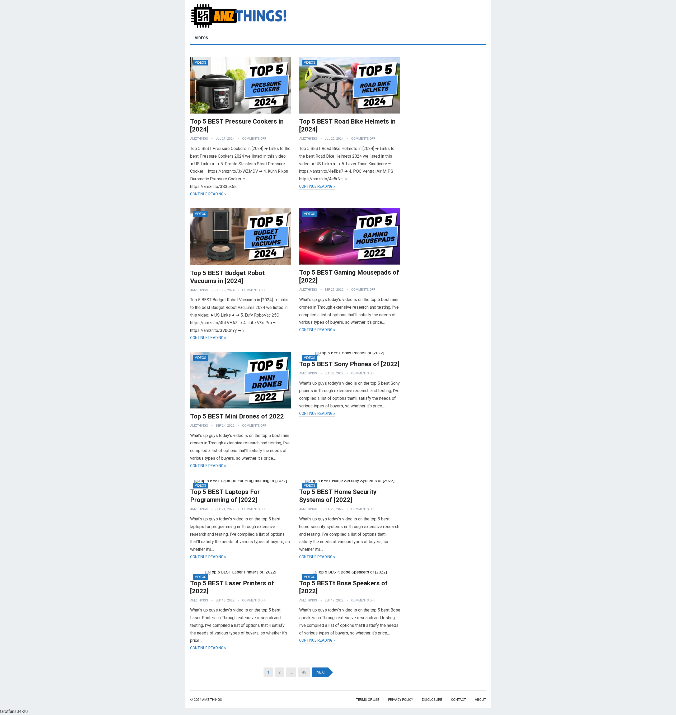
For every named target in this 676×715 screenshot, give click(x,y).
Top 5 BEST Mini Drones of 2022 (237, 416)
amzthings (199, 138)
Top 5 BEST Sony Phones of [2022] (349, 364)
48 (304, 672)
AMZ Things (212, 700)
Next (321, 672)
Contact (458, 700)
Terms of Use (367, 700)
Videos (201, 38)
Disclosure (432, 700)
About (480, 700)
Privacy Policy (400, 700)
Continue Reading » (208, 194)
